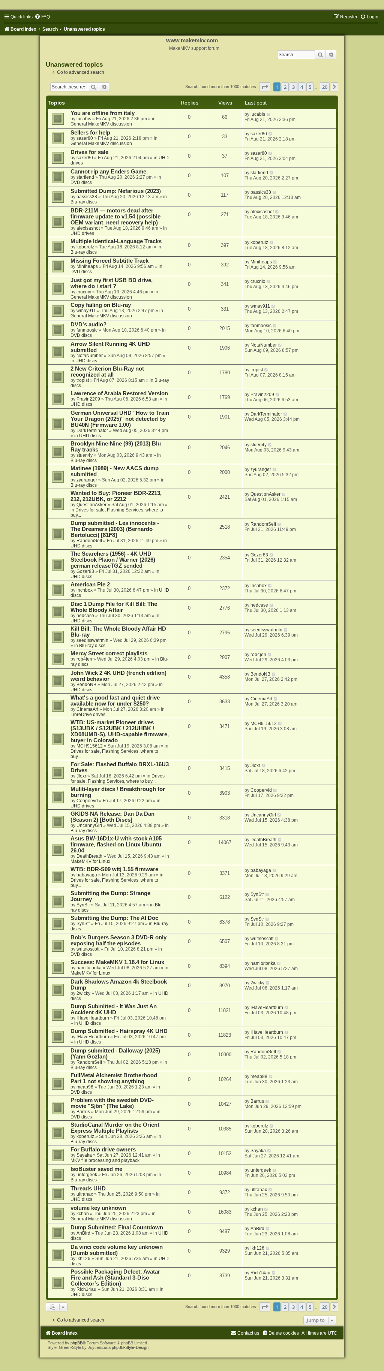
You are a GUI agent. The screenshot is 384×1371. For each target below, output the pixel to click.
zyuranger (86, 480)
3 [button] (293, 87)
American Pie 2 (90, 585)
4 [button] (301, 87)
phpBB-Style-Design (130, 1347)
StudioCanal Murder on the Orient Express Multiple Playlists (114, 1128)
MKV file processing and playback (105, 1160)
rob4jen (84, 659)
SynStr (83, 905)
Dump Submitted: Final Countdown (116, 1227)
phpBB (76, 1343)
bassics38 (86, 196)
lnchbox (84, 590)
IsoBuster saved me (96, 1169)
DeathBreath (89, 856)
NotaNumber (89, 355)
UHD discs (86, 360)
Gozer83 (85, 571)
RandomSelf (89, 540)
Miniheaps (87, 266)
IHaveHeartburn (92, 1018)
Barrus (83, 1111)
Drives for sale (89, 152)
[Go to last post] (268, 114)
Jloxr (81, 776)
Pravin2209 (88, 399)
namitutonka (89, 967)
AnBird (83, 1233)
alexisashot (88, 228)
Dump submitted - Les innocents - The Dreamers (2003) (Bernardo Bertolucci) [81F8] (114, 529)
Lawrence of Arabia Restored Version (119, 393)
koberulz (85, 247)
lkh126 (83, 1258)
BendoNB (86, 684)
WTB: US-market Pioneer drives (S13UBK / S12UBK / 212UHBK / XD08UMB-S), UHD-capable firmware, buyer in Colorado (119, 731)
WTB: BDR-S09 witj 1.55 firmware (114, 869)
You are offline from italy (102, 113)
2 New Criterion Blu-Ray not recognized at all (107, 372)
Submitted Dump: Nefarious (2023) (115, 191)
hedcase (85, 615)
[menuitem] (42, 16)
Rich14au (86, 1289)
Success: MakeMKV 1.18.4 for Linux (117, 962)
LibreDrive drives (87, 714)
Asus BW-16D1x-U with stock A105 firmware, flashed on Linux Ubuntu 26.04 (116, 845)
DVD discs (81, 182)
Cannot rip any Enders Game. (109, 172)
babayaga (86, 875)
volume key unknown (98, 1208)
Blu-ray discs (83, 202)
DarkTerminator (92, 430)
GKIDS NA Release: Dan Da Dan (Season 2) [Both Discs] (112, 817)
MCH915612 (89, 746)
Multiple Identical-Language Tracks (116, 241)
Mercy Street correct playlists (108, 653)
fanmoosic (87, 330)
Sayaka (84, 1155)
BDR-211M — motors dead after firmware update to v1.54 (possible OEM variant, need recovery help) (115, 217)
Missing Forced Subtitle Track (109, 261)
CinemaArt (87, 709)
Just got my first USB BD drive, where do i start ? (111, 283)
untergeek (86, 1174)
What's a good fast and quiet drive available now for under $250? (115, 701)
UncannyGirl (89, 825)
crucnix (83, 292)
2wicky (83, 993)
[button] (264, 86)
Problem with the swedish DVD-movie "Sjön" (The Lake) (112, 1103)
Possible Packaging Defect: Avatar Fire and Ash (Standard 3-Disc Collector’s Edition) (115, 1278)
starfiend (85, 177)
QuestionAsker (91, 504)
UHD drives (82, 233)
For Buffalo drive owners (103, 1150)
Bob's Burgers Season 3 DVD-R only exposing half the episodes (118, 940)
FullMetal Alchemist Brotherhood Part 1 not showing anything (113, 1078)
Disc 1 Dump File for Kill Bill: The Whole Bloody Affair (113, 607)
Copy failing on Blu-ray (100, 305)
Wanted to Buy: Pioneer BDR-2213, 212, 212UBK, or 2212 (116, 496)
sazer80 (84, 138)
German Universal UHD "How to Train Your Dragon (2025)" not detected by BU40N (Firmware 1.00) (119, 419)
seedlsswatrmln (92, 640)
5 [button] (310, 87)
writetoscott (87, 949)
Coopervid (87, 800)
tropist (82, 380)
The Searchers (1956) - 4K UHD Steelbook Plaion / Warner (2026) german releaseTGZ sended (112, 560)
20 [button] (324, 87)
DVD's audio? (88, 324)
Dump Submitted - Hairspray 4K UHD (119, 1031)
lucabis (83, 118)
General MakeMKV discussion (101, 124)
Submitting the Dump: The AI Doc (114, 918)
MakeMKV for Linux (90, 861)
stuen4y (84, 455)
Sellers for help (90, 133)
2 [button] (285, 87)
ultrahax (84, 1194)
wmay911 (86, 310)
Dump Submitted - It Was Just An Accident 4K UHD (113, 1009)
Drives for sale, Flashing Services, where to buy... (117, 778)
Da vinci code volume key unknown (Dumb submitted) (116, 1250)
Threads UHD (88, 1189)
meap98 (84, 1087)
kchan (82, 1213)
